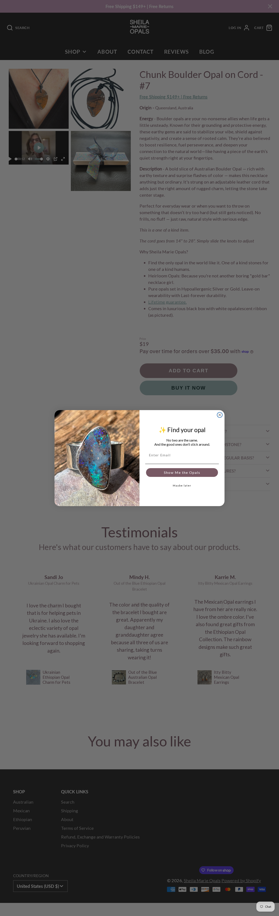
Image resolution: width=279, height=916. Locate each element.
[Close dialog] (219, 415)
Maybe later (182, 485)
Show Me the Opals (182, 472)
